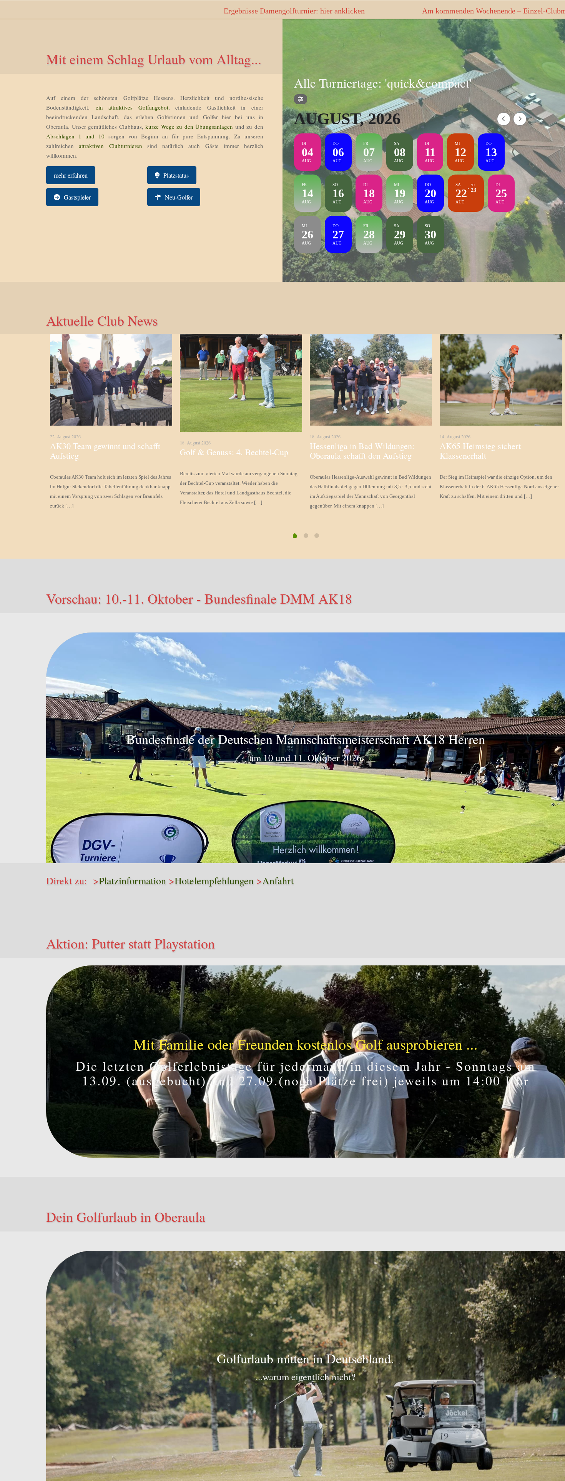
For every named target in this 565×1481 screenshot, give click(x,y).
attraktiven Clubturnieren (110, 146)
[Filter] (300, 99)
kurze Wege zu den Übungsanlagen (189, 126)
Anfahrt (278, 880)
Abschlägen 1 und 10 (75, 136)
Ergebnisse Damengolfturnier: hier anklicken (105, 11)
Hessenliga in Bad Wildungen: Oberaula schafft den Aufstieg (362, 450)
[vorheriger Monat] (503, 119)
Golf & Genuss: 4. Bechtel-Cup (234, 452)
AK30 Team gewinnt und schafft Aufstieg (105, 450)
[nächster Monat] (520, 119)
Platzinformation (132, 880)
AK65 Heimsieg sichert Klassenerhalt (480, 450)
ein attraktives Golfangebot (132, 107)
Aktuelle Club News (102, 320)
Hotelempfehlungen (214, 880)
